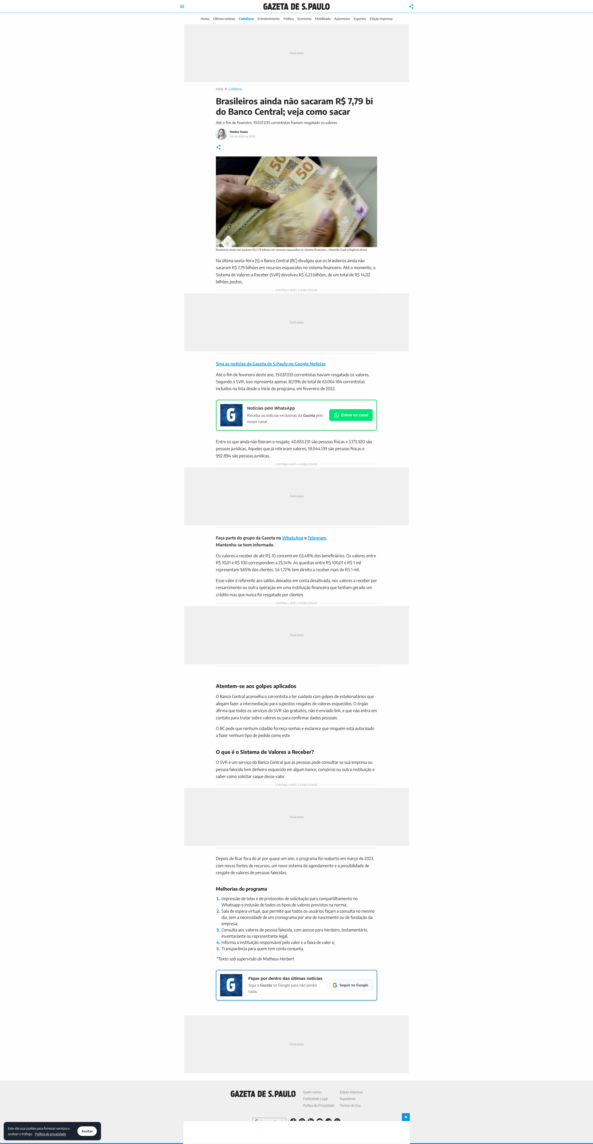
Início (219, 89)
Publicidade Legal (315, 1099)
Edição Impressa (381, 19)
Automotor (342, 19)
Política (289, 19)
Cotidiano (246, 19)
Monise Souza (239, 132)
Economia (304, 19)
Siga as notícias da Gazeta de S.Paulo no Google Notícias (271, 363)
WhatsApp (292, 537)
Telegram (317, 537)
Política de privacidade (50, 1134)
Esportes (360, 19)
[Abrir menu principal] (182, 6)
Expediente (348, 1099)
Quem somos (312, 1092)
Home (205, 19)
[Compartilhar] (411, 6)
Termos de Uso (350, 1105)
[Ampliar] (371, 162)
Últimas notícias (224, 19)
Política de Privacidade (318, 1105)
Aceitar (87, 1131)
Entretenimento (269, 19)
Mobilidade (323, 19)
